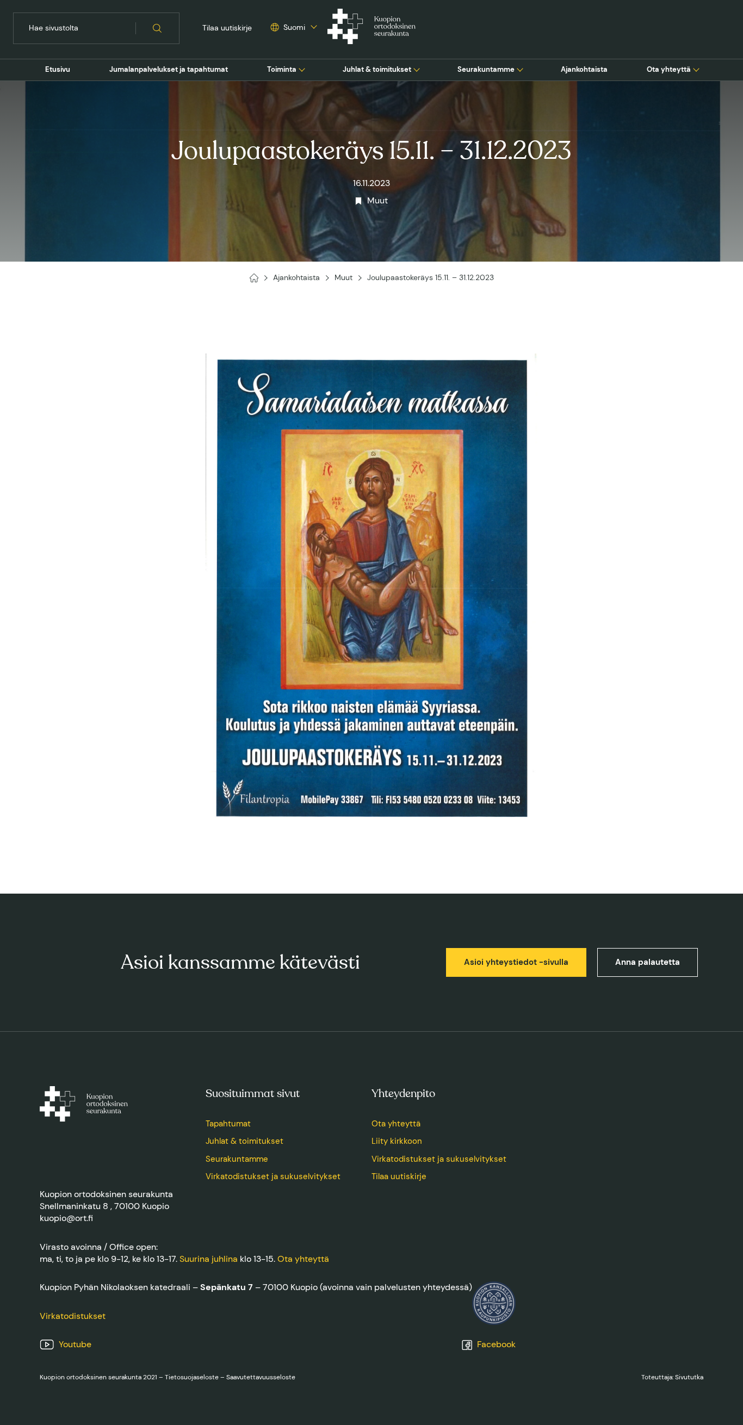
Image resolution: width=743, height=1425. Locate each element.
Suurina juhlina (208, 1259)
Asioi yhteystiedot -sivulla (516, 962)
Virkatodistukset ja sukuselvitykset (273, 1176)
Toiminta (281, 69)
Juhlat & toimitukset (377, 69)
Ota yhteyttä (669, 69)
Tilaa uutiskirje (227, 28)
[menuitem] (58, 69)
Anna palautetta (647, 962)
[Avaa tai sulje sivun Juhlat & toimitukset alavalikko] (416, 68)
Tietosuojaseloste (192, 1377)
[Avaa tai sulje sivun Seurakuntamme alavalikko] (520, 68)
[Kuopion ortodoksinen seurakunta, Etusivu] (371, 28)
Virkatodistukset (73, 1316)
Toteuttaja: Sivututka (672, 1377)
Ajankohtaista (584, 69)
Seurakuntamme (486, 69)
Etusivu (57, 69)
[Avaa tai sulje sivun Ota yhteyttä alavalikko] (696, 68)
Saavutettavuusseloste (260, 1377)
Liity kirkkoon (396, 1141)
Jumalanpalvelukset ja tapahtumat (168, 69)
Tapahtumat (228, 1123)
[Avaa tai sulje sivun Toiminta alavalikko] (302, 68)
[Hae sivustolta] (157, 28)
